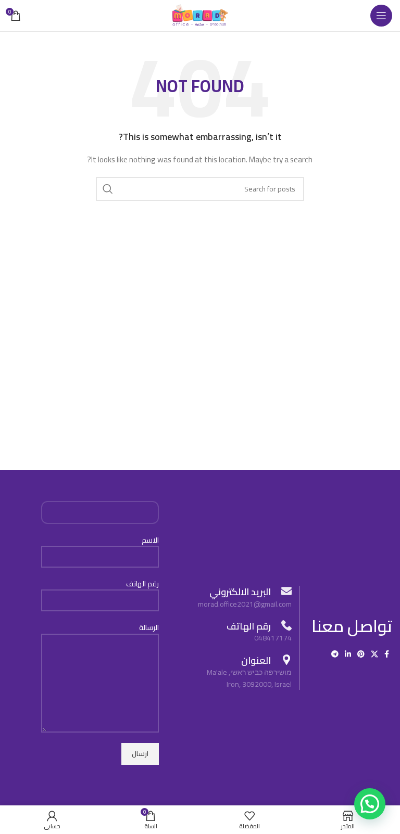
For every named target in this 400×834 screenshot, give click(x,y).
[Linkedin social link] (348, 654)
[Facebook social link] (386, 654)
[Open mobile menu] (381, 15)
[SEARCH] (108, 189)
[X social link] (374, 654)
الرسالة (149, 628)
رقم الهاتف (142, 584)
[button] (369, 803)
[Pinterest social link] (361, 654)
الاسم (150, 540)
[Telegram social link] (335, 654)
